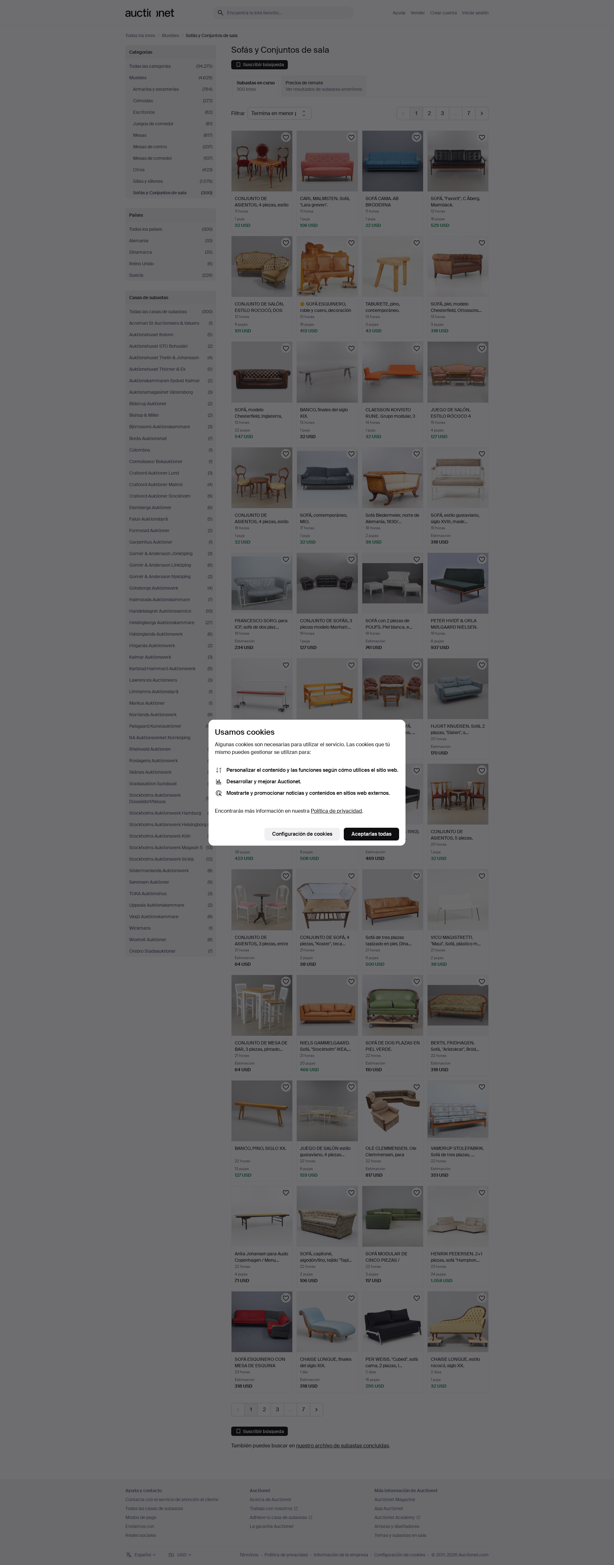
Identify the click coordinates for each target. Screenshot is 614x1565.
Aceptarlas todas (371, 834)
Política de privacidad (336, 811)
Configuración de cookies (302, 834)
